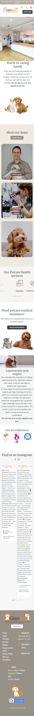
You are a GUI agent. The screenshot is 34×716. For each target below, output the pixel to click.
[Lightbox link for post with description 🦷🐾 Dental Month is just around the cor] (24, 526)
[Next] (31, 284)
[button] (31, 7)
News (4, 651)
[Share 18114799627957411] (15, 541)
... (10, 538)
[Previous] (2, 284)
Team (4, 636)
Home (4, 633)
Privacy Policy (7, 654)
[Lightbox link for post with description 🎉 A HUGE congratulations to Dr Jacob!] (9, 499)
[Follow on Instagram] (19, 459)
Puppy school (7, 648)
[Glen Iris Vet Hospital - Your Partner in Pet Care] (10, 10)
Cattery (5, 645)
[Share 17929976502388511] (30, 596)
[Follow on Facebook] (15, 459)
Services (5, 642)
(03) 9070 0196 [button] (4, 606)
